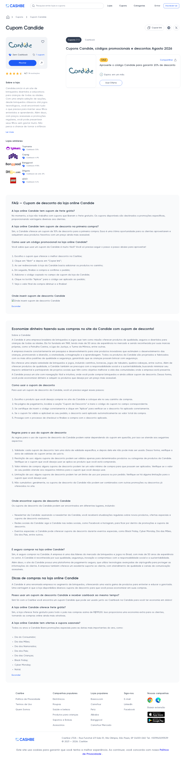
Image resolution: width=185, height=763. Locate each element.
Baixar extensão (156, 707)
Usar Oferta (111, 83)
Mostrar (22, 63)
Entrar (157, 6)
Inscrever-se (171, 6)
